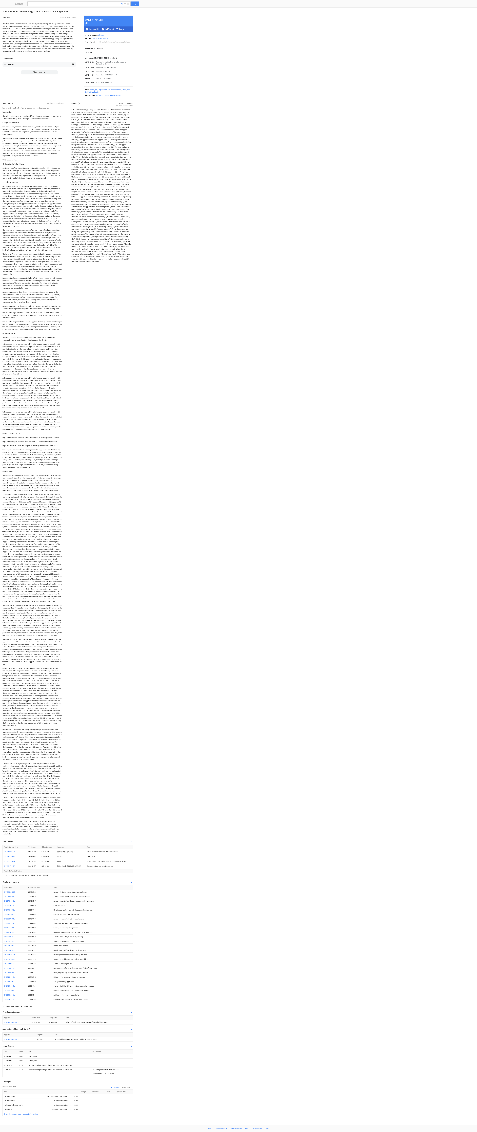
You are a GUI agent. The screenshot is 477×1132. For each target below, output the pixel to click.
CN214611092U (9, 910)
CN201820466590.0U (11, 1022)
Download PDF (93, 29)
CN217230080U (9, 914)
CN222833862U (9, 981)
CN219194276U (9, 905)
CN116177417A (10, 866)
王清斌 (100, 39)
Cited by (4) (93, 90)
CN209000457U (9, 937)
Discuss (118, 95)
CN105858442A (9, 968)
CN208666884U (9, 896)
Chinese (101, 35)
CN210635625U (9, 928)
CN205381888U (9, 973)
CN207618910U (9, 901)
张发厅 (94, 39)
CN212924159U (9, 923)
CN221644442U (9, 977)
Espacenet (99, 95)
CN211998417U (9, 986)
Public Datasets (236, 1129)
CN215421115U (9, 999)
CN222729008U (9, 946)
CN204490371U (9, 964)
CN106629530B (9, 892)
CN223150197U (9, 932)
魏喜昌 (105, 39)
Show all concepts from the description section (21, 1114)
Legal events (102, 90)
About (210, 1129)
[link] (10, 1096)
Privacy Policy (257, 1129)
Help (267, 1129)
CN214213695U (9, 990)
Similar (121, 29)
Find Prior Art (109, 29)
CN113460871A (9, 955)
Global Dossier (109, 95)
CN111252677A (10, 851)
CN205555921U (9, 950)
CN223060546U (9, 995)
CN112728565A (10, 861)
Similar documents (114, 90)
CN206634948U (9, 959)
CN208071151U (9, 941)
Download (116, 1087)
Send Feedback (221, 1129)
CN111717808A (10, 856)
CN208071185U (9, 919)
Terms (247, 1129)
